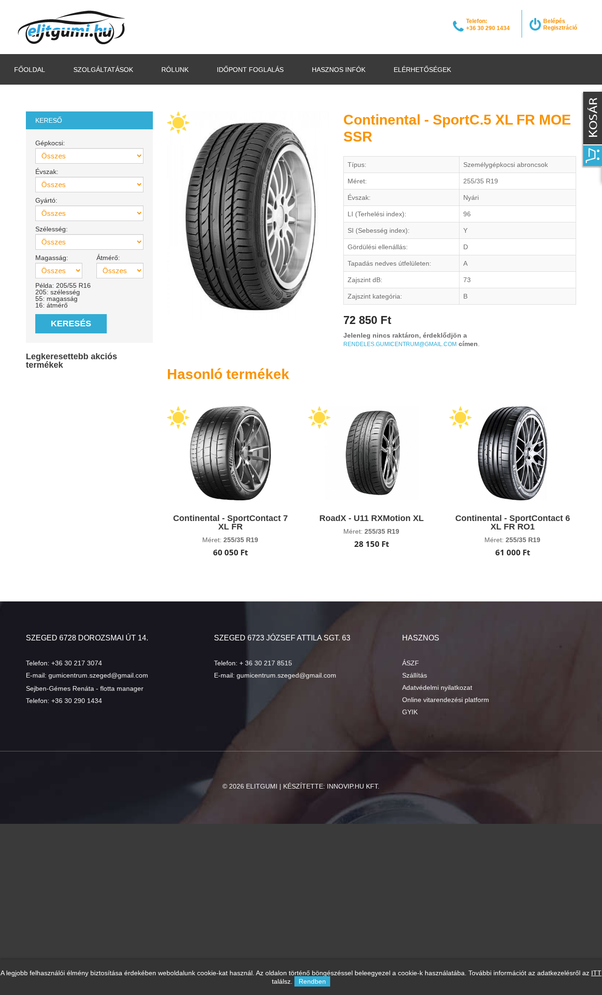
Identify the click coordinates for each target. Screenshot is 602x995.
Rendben (312, 981)
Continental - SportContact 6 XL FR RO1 (512, 522)
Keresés (71, 323)
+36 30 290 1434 (76, 700)
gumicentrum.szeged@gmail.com (98, 675)
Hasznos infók (338, 69)
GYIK (410, 712)
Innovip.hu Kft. (353, 786)
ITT (596, 973)
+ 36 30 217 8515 (265, 663)
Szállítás (414, 675)
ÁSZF (410, 663)
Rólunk (175, 69)
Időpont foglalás (250, 69)
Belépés (554, 21)
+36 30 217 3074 (76, 663)
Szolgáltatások (103, 69)
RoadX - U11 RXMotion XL (371, 518)
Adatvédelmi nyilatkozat (437, 687)
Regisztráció (560, 27)
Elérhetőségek (422, 69)
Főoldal (29, 69)
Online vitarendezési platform (445, 699)
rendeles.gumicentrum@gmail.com (400, 344)
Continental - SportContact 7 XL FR (230, 522)
